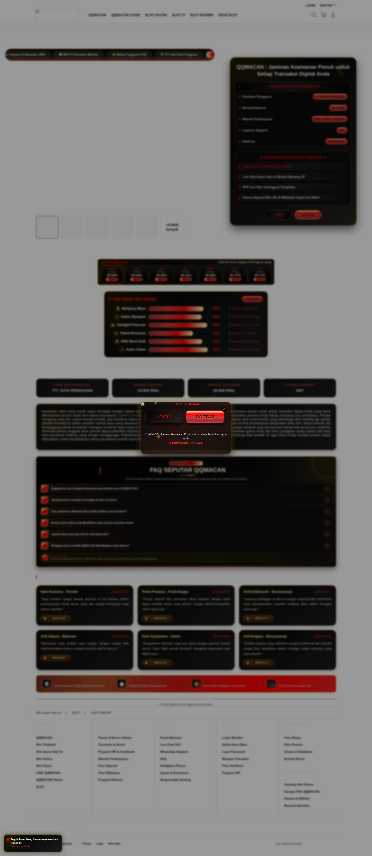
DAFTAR (205, 416)
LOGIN (164, 416)
